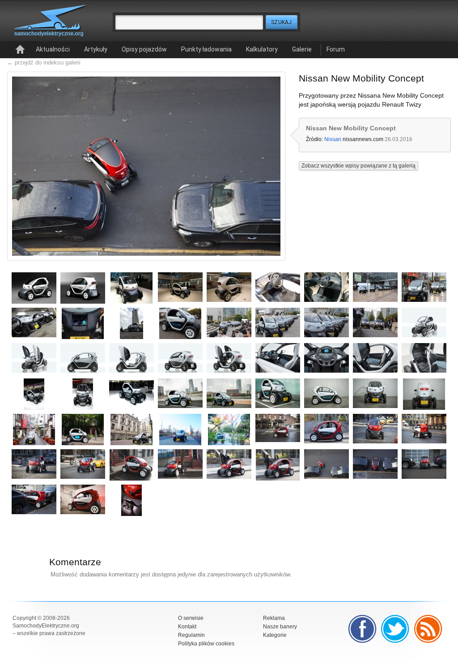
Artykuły (95, 49)
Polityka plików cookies (206, 643)
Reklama (274, 618)
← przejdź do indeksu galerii (44, 62)
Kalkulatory (262, 49)
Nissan (332, 139)
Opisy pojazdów (144, 49)
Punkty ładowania (206, 49)
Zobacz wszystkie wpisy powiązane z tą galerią (358, 166)
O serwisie (191, 618)
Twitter (395, 628)
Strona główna (20, 50)
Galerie (302, 49)
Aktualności (53, 49)
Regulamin (191, 635)
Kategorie (275, 635)
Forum (336, 49)
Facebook (362, 628)
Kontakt (187, 626)
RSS (428, 628)
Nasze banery (280, 626)
